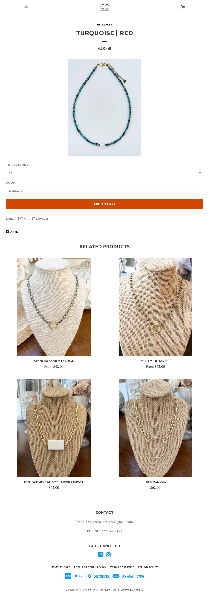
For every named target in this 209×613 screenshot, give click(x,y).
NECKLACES (104, 24)
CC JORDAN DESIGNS (103, 590)
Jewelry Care (60, 567)
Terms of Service (122, 567)
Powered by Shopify (131, 590)
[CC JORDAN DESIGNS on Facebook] (100, 555)
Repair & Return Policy (90, 567)
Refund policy (148, 567)
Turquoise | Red (17, 165)
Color (10, 183)
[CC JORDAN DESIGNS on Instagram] (108, 555)
